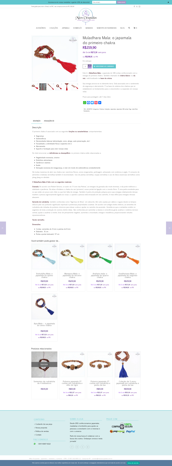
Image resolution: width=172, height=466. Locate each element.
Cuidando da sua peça (44, 424)
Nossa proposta (41, 428)
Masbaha (89, 28)
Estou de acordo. (133, 463)
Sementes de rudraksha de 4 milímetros (44, 382)
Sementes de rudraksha (106, 28)
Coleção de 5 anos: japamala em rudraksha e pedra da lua (127, 383)
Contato (38, 435)
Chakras (101, 109)
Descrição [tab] (36, 121)
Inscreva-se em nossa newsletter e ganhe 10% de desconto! (68, 2)
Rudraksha (86, 111)
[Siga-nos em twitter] (82, 447)
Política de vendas (42, 431)
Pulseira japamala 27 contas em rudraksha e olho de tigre (72, 383)
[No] (170, 463)
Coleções (54, 28)
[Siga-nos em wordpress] (88, 447)
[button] (74, 39)
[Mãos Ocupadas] (86, 16)
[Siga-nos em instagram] (77, 447)
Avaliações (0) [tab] (49, 121)
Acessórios (41, 28)
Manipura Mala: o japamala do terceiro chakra (72, 275)
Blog (122, 28)
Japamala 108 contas (122, 109)
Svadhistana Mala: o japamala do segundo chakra (127, 275)
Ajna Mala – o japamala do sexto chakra (44, 324)
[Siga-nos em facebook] (72, 447)
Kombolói (77, 28)
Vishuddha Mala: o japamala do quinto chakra (44, 275)
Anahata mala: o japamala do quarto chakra (100, 275)
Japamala (65, 28)
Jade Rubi (135, 109)
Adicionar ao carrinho (105, 66)
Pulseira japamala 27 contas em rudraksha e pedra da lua (100, 383)
